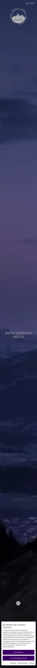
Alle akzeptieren (18, 652)
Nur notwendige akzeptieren (18, 658)
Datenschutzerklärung (23, 663)
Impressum (31, 663)
